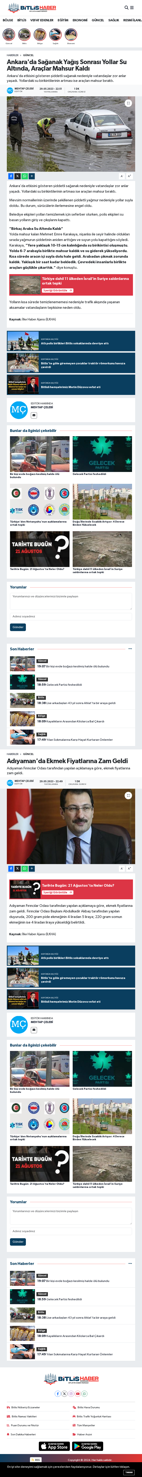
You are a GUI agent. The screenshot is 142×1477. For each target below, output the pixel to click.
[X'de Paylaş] (17, 176)
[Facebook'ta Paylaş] (10, 176)
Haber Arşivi (84, 1434)
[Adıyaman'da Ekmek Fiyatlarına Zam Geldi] (71, 826)
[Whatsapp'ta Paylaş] (24, 176)
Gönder (18, 627)
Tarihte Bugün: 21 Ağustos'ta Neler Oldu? (37, 569)
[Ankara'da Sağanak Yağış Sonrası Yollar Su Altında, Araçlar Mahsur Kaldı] (71, 134)
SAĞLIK (113, 20)
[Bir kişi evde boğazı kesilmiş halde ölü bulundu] (40, 454)
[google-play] (87, 1446)
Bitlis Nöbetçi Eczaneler (25, 1407)
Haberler (12, 55)
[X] (64, 1394)
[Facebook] (58, 1394)
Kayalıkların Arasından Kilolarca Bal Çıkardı (70, 721)
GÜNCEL (98, 20)
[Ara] (127, 7)
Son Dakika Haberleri (23, 1434)
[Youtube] (78, 1394)
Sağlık (41, 734)
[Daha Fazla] (32, 176)
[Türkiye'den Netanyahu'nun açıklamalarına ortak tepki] (40, 501)
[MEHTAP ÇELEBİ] (19, 410)
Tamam (129, 1472)
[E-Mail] (34, 415)
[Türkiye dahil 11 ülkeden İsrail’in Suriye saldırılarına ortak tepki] (102, 548)
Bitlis (41, 697)
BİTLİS (21, 20)
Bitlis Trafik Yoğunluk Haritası (94, 1416)
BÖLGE (8, 20)
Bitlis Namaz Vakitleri (24, 1416)
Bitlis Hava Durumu (89, 1407)
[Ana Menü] (132, 7)
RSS (37, 1460)
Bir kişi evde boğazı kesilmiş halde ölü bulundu (73, 666)
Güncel (28, 55)
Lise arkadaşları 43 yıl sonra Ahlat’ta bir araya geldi (76, 703)
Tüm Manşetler (86, 1425)
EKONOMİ (80, 20)
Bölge (41, 716)
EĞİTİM (63, 20)
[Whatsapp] (84, 1394)
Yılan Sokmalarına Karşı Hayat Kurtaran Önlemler (75, 739)
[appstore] (54, 1446)
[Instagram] (71, 1394)
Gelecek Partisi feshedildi (89, 474)
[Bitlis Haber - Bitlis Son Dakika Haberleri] (32, 8)
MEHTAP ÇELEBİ (42, 407)
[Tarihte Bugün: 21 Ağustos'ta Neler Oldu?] (40, 548)
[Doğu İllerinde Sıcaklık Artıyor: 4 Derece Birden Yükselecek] (102, 501)
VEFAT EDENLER (41, 20)
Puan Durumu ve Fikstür (25, 1425)
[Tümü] (130, 649)
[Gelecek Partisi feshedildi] (102, 454)
